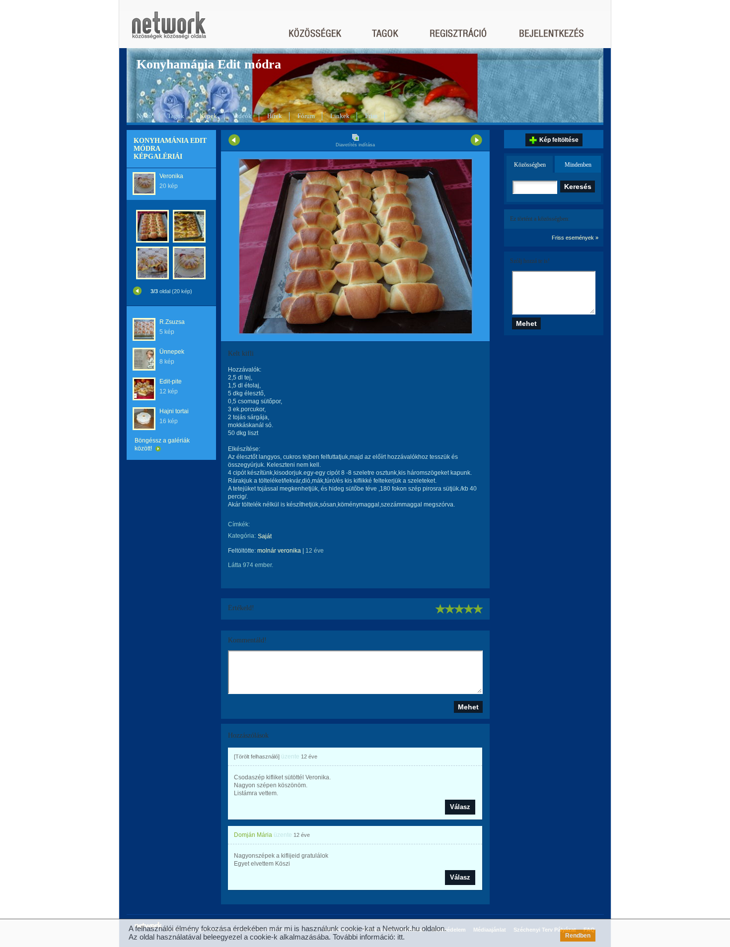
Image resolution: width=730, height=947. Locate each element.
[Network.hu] (169, 30)
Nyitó (144, 116)
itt (400, 937)
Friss (371, 116)
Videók (242, 116)
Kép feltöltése (559, 139)
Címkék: (239, 524)
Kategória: (242, 535)
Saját (265, 536)
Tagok (175, 116)
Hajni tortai (174, 411)
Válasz (460, 807)
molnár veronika (279, 550)
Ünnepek (171, 351)
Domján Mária (253, 834)
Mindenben (578, 164)
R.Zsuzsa (172, 321)
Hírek (274, 116)
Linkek (340, 116)
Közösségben (530, 164)
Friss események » (575, 238)
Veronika (171, 176)
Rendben (577, 935)
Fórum (306, 116)
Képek (208, 116)
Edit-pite (170, 381)
